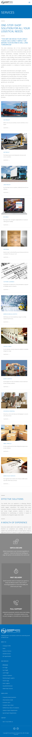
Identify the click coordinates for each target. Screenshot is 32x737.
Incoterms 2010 (6, 702)
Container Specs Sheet (8, 705)
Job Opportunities (7, 656)
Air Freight (6, 152)
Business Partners (7, 651)
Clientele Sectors (7, 653)
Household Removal (9, 411)
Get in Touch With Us (8, 721)
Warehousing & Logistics (10, 314)
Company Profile (7, 645)
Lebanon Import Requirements (10, 710)
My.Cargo (5, 217)
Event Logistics (7, 379)
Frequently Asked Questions (9, 697)
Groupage (6, 249)
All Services (5, 665)
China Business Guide (8, 700)
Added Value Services (9, 476)
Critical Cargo (7, 346)
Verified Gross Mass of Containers (11, 707)
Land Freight (6, 184)
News (4, 648)
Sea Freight (6, 120)
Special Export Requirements (9, 713)
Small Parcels (7, 443)
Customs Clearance (8, 281)
